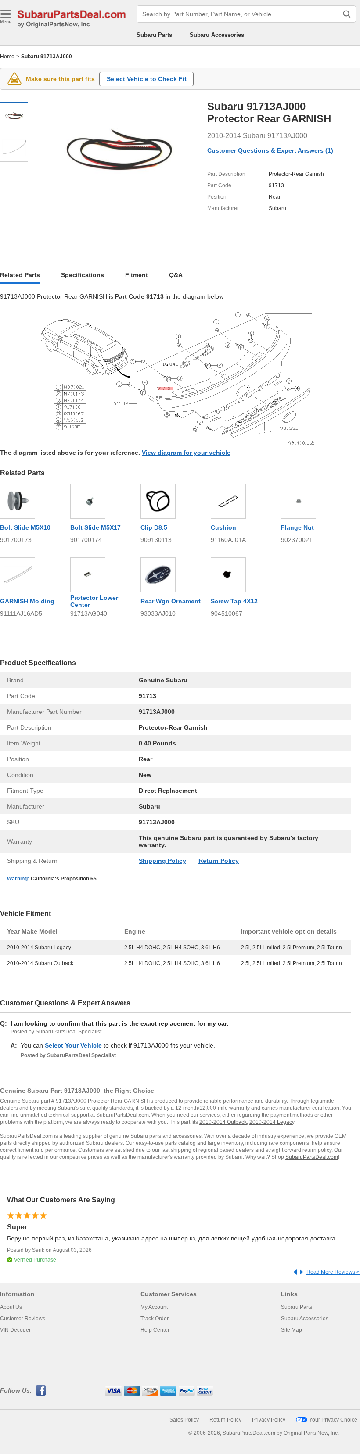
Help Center (154, 1330)
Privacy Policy (268, 1420)
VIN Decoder (15, 1330)
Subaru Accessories (217, 35)
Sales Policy (184, 1420)
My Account (154, 1307)
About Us (11, 1307)
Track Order (154, 1318)
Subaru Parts (154, 35)
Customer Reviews (22, 1318)
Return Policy (218, 860)
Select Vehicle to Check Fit (147, 78)
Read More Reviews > (333, 1272)
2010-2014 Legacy (271, 1122)
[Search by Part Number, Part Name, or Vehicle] (347, 14)
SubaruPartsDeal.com (311, 1157)
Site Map (291, 1330)
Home (7, 56)
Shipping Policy (162, 860)
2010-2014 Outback (223, 1122)
